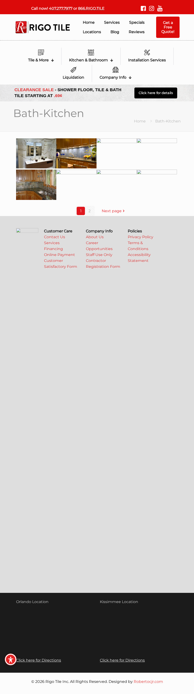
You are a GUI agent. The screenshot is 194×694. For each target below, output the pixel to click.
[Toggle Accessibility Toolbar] (10, 659)
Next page (112, 211)
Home (140, 121)
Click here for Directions (38, 660)
